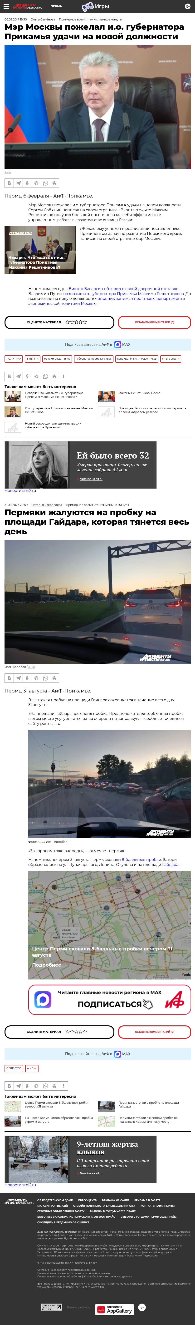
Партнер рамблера (78, 1307)
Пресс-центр (87, 1200)
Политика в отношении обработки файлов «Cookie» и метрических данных (84, 1276)
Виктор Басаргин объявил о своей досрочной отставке (123, 289)
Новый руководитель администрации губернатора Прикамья (53, 425)
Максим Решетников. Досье (139, 393)
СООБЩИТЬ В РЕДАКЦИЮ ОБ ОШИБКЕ (63, 1222)
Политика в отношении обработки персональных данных (73, 1273)
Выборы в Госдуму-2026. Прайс (113, 1211)
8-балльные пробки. (142, 859)
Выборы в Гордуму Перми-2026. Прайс (148, 1216)
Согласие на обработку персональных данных (66, 1269)
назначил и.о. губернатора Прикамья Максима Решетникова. (124, 294)
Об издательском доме (55, 1200)
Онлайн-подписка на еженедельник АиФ (104, 1205)
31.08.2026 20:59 (16, 505)
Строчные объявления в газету (60, 1211)
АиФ (8, 172)
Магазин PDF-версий (52, 1205)
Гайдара (170, 864)
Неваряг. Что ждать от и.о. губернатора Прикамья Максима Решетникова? (54, 395)
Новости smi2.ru (20, 490)
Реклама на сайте (115, 1200)
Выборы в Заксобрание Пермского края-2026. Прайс (76, 1216)
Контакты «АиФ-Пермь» (158, 1205)
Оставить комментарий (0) (154, 322)
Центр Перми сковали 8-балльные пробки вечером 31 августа (102, 952)
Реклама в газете (147, 1200)
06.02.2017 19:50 (16, 19)
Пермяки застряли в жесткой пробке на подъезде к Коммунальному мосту (148, 1119)
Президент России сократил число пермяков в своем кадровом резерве (152, 410)
